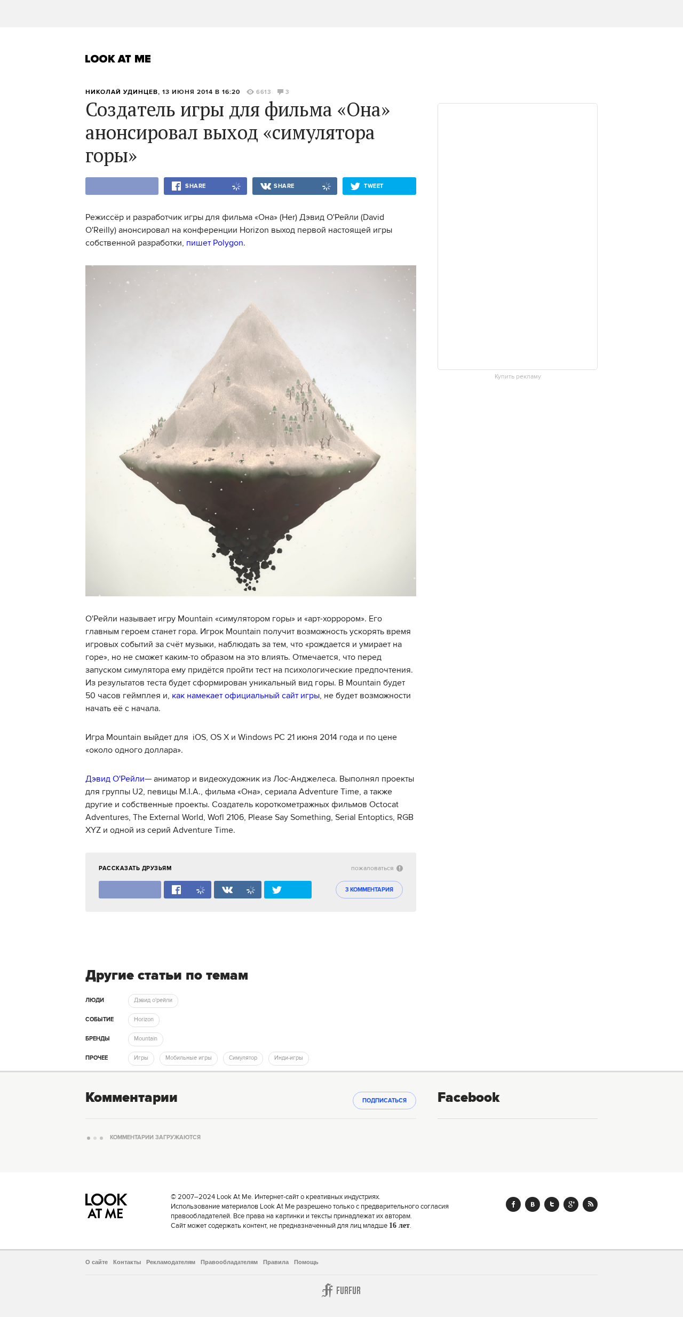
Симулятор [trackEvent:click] (243, 1058)
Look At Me (118, 58)
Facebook (513, 1204)
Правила (276, 1262)
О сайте (96, 1262)
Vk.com (532, 1204)
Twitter (551, 1204)
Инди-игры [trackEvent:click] (288, 1058)
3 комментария (369, 890)
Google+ (570, 1204)
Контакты (127, 1262)
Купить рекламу (518, 377)
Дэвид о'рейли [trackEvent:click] (153, 1000)
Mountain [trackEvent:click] (145, 1039)
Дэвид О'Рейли (115, 779)
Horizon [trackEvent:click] (144, 1019)
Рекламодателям (170, 1262)
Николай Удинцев (121, 92)
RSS (590, 1204)
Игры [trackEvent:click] (141, 1058)
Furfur (341, 1290)
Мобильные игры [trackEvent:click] (188, 1058)
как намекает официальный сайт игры (246, 695)
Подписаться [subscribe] (384, 1101)
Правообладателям (229, 1262)
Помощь (306, 1262)
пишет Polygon (214, 243)
